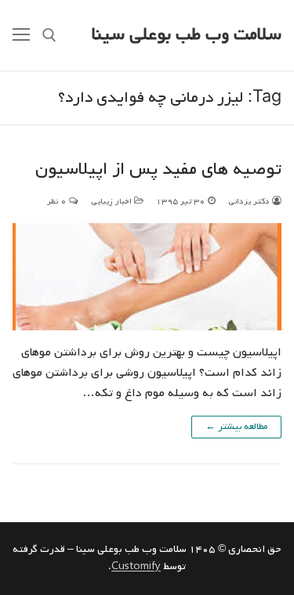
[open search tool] (49, 35)
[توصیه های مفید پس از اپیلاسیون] (147, 276)
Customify (136, 566)
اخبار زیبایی (112, 201)
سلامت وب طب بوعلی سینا (186, 34)
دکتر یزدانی (250, 201)
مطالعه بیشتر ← (236, 427)
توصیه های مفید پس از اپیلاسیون (158, 169)
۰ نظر (58, 201)
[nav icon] (21, 35)
